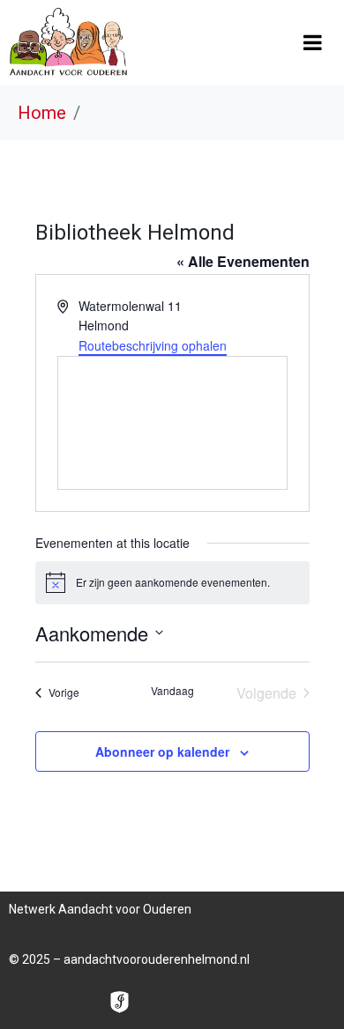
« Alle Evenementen (243, 261)
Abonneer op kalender (162, 751)
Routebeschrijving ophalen (153, 345)
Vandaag (172, 691)
